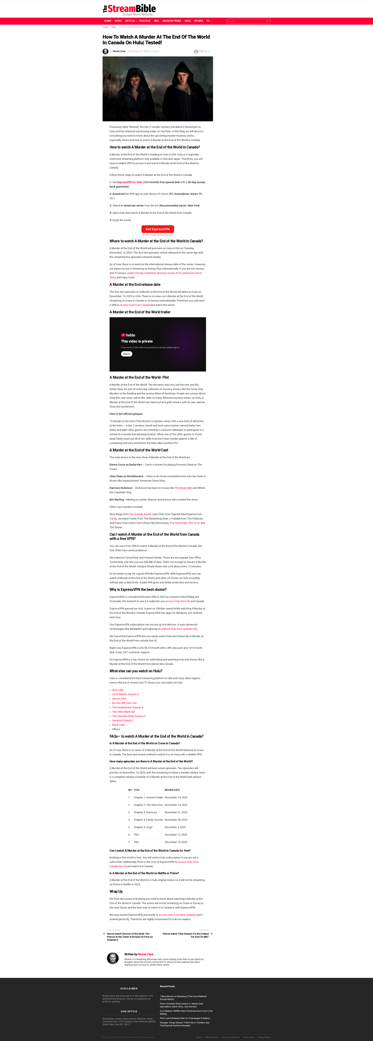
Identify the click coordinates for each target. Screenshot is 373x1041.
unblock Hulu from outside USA (179, 628)
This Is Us (194, 522)
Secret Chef (119, 698)
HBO (156, 21)
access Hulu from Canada (135, 304)
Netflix (130, 21)
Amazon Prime (171, 21)
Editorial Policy (212, 1037)
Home (107, 21)
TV (207, 21)
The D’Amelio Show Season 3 (129, 716)
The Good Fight (178, 522)
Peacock (144, 21)
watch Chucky (135, 273)
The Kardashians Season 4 (127, 707)
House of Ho (174, 273)
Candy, (113, 518)
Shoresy (161, 273)
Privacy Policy (264, 1037)
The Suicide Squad (140, 514)
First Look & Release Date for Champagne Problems (185, 1018)
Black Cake (118, 724)
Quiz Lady (117, 689)
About (199, 1037)
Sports (198, 21)
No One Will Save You (124, 702)
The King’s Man (183, 487)
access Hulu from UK (177, 601)
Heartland (150, 273)
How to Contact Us (230, 1037)
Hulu (188, 21)
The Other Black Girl (123, 711)
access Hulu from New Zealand (177, 914)
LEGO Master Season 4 (125, 694)
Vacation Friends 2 (122, 720)
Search (267, 22)
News (118, 21)
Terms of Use (248, 1037)
